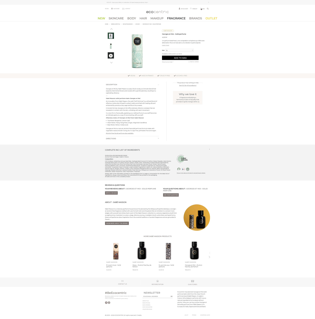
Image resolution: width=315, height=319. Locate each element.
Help (186, 315)
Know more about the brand (117, 223)
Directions (111, 138)
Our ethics (146, 303)
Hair (143, 18)
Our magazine (147, 307)
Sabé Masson (167, 30)
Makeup (156, 18)
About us (145, 300)
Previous (111, 29)
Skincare (116, 18)
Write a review (111, 193)
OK (172, 296)
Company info (205, 315)
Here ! (146, 2)
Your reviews (147, 309)
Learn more (165, 45)
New (101, 18)
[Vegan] (179, 169)
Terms (194, 315)
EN (108, 8)
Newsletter (149, 292)
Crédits (139, 315)
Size (163, 50)
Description (111, 84)
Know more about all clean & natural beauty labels (191, 173)
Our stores (146, 305)
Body (131, 18)
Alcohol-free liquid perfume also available (119, 133)
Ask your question (171, 195)
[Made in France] (183, 169)
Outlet (211, 18)
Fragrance (176, 18)
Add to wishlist (194, 62)
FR (105, 8)
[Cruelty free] (188, 169)
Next (111, 62)
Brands (195, 18)
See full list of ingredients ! (187, 85)
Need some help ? (167, 62)
